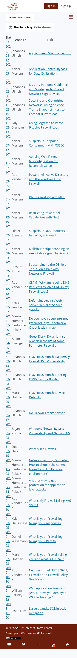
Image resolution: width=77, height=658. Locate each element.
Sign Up (66, 6)
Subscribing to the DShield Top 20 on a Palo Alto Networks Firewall (47, 269)
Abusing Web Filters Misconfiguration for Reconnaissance (43, 161)
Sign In (51, 6)
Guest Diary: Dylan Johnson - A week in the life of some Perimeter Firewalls (49, 341)
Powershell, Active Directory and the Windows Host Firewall (48, 179)
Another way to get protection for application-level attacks (47, 484)
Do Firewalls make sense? (47, 413)
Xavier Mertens (42, 27)
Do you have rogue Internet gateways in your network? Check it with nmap (48, 323)
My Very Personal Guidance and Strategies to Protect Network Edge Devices (48, 89)
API (38, 633)
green (27, 17)
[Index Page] (11, 6)
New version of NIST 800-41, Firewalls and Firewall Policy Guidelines (48, 574)
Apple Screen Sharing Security (50, 53)
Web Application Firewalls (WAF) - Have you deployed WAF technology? (47, 592)
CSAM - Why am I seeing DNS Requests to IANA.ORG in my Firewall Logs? (49, 287)
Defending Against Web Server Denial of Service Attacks (45, 305)
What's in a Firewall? (43, 449)
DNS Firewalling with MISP (47, 197)
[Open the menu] (71, 16)
